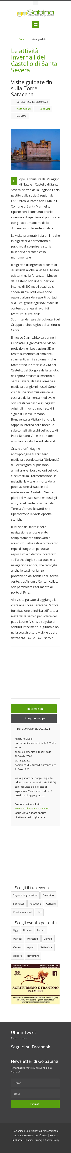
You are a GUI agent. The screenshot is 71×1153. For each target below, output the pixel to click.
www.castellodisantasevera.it (32, 808)
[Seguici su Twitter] (31, 1147)
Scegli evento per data (35, 922)
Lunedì (41, 930)
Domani (27, 930)
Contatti (28, 1140)
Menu (35, 24)
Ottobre (17, 955)
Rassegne (35, 903)
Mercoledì (32, 938)
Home (53, 1135)
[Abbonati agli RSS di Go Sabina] (41, 1147)
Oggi (15, 930)
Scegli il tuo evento (32, 887)
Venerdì (17, 947)
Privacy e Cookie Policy (47, 1140)
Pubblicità (17, 1140)
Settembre (46, 947)
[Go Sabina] (15, 39)
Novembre (33, 955)
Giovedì (48, 938)
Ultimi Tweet (23, 1032)
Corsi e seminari (22, 912)
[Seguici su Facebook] (36, 1147)
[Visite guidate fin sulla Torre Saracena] (35, 149)
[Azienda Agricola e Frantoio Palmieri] (35, 1003)
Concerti (51, 903)
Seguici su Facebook (30, 1047)
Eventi (22, 39)
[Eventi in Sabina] (35, 3)
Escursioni (48, 895)
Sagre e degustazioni (25, 895)
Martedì (17, 938)
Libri (39, 912)
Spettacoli (18, 903)
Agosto (31, 947)
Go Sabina (17, 1131)
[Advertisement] (35, 675)
